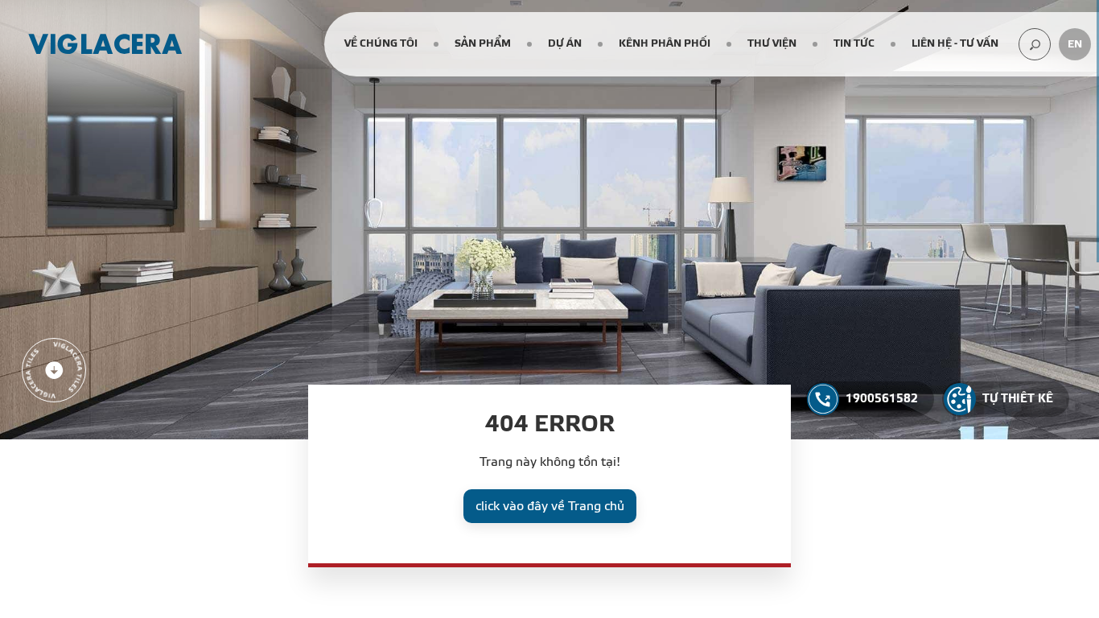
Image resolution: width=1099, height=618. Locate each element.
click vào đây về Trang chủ (549, 506)
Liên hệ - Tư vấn (955, 43)
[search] (1035, 44)
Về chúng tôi (381, 43)
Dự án (565, 43)
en (1075, 44)
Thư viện (771, 43)
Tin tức (854, 43)
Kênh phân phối (664, 43)
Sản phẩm (483, 43)
